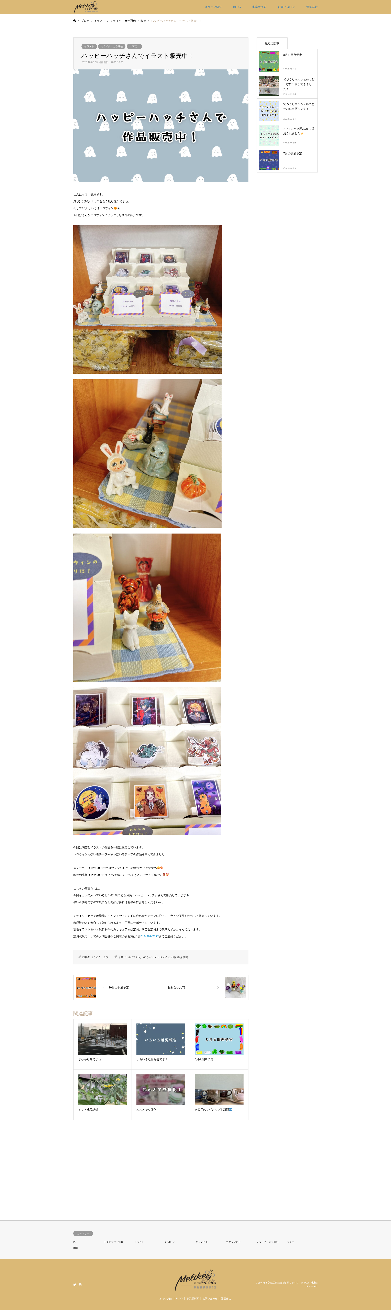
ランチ (290, 1242)
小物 (173, 957)
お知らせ (170, 1242)
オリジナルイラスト (129, 957)
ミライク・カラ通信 (112, 46)
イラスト (89, 46)
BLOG (237, 7)
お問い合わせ (286, 7)
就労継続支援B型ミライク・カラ (288, 1282)
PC (74, 1242)
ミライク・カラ (99, 957)
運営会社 (312, 7)
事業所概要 (259, 7)
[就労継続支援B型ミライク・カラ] (86, 7)
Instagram (80, 1284)
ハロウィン (148, 957)
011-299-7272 (150, 936)
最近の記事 (272, 43)
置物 (179, 957)
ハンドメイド (162, 957)
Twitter (74, 1284)
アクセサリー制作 (113, 1242)
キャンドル (202, 1242)
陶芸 (134, 46)
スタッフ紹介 (213, 7)
